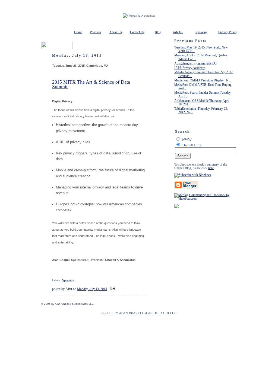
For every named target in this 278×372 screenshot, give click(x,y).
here (211, 168)
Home (78, 32)
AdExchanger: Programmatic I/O (195, 63)
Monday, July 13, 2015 (92, 289)
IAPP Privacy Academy (189, 68)
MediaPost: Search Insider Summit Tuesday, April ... (202, 94)
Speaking (201, 32)
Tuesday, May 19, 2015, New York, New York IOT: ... (201, 49)
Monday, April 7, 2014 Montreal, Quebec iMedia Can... (201, 57)
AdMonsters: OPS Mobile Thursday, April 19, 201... (201, 102)
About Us (115, 32)
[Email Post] (112, 289)
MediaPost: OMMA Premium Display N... (202, 80)
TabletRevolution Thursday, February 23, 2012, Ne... (201, 110)
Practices (95, 32)
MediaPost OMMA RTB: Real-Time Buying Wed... (203, 86)
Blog (158, 32)
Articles (178, 32)
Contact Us (137, 32)
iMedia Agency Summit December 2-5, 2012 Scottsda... (203, 74)
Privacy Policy (227, 32)
